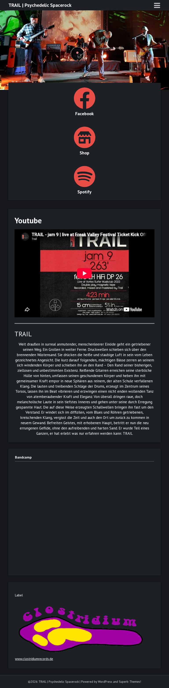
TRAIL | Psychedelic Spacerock (40, 5)
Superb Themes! (130, 682)
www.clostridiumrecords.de (34, 659)
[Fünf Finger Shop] (84, 108)
